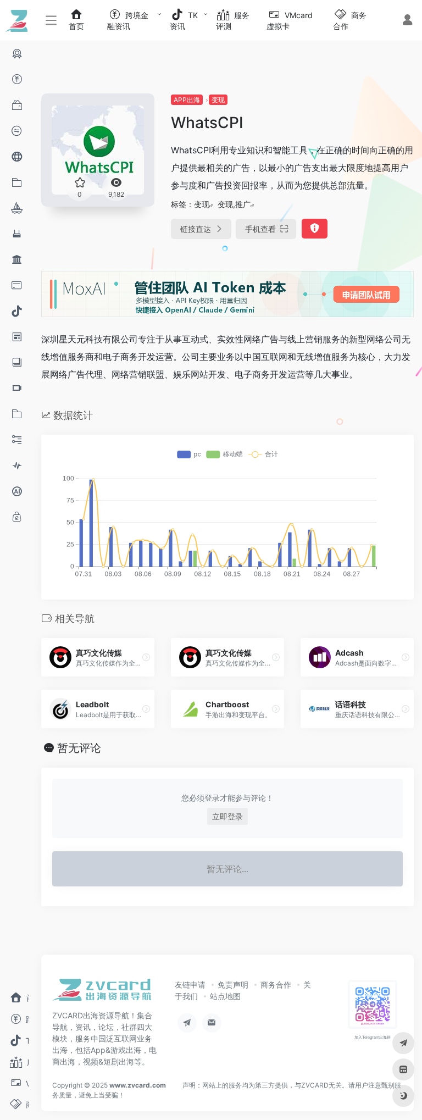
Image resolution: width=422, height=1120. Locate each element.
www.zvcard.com (137, 1085)
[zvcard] (101, 993)
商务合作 (275, 984)
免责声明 (233, 984)
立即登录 (227, 816)
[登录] (407, 21)
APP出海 (187, 100)
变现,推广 (234, 204)
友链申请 (190, 984)
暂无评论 (79, 748)
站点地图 (225, 996)
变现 (218, 100)
